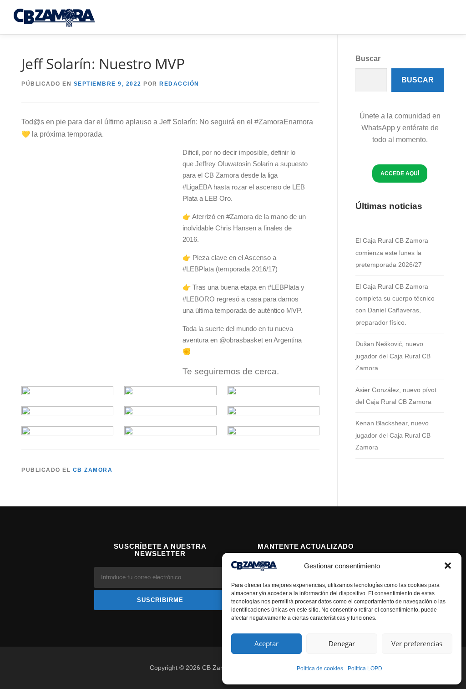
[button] (447, 565)
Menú (444, 17)
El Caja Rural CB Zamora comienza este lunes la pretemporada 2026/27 (391, 252)
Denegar (342, 643)
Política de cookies (320, 668)
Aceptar (266, 643)
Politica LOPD (365, 668)
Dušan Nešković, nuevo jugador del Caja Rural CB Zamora (393, 356)
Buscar (367, 58)
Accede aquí (399, 173)
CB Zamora (93, 470)
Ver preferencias (416, 643)
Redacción (179, 84)
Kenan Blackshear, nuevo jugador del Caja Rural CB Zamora (393, 435)
